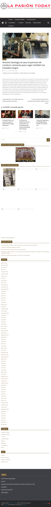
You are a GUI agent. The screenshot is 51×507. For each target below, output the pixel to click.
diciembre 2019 (4, 330)
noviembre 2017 (4, 378)
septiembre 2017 (5, 383)
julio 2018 (3, 361)
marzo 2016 (3, 422)
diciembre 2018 (4, 352)
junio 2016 (3, 415)
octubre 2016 (4, 407)
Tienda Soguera (37, 22)
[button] (36, 20)
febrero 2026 (4, 263)
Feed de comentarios (5, 459)
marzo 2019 (3, 346)
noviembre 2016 (4, 404)
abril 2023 (3, 269)
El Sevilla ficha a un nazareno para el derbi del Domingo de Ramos (8, 122)
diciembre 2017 (4, 376)
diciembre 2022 (4, 271)
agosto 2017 (3, 385)
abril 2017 (3, 394)
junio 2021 (3, 295)
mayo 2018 (3, 365)
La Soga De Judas (14, 70)
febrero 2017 (4, 398)
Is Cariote (20, 22)
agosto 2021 (3, 291)
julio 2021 (3, 293)
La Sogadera (11, 22)
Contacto (11, 26)
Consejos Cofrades (5, 432)
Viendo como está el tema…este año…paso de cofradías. (13, 249)
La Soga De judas (31, 19)
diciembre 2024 (4, 265)
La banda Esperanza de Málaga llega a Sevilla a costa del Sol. (42, 122)
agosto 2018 (3, 359)
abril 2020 (3, 322)
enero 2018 (3, 374)
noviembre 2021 (4, 287)
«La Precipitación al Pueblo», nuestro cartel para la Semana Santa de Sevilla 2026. (19, 245)
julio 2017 (3, 387)
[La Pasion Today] (2, 22)
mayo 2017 (3, 391)
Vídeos (2, 447)
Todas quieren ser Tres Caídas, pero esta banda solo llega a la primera (13, 100)
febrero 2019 (4, 348)
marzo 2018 (3, 370)
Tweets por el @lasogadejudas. (8, 237)
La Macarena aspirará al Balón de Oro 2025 (11, 247)
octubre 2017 (4, 380)
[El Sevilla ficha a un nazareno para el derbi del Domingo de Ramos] (8, 111)
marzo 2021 (3, 302)
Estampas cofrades (20, 19)
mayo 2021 (3, 298)
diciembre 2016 (4, 402)
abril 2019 (3, 343)
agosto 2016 (3, 411)
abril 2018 (3, 367)
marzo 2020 (3, 324)
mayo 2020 (3, 319)
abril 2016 (3, 420)
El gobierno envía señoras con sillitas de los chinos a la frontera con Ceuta (18, 484)
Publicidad (28, 22)
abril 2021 (3, 300)
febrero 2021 (4, 304)
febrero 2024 (4, 267)
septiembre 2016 (5, 409)
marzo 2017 (3, 396)
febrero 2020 (4, 326)
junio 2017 (3, 389)
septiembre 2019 (5, 335)
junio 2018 (3, 363)
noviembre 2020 (4, 308)
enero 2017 (3, 400)
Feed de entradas (5, 457)
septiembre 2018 (5, 356)
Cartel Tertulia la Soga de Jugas (8, 478)
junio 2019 (3, 339)
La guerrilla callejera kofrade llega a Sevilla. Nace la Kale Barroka (15, 255)
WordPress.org (4, 461)
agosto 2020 (3, 315)
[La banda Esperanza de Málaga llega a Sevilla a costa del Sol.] (42, 111)
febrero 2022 (4, 280)
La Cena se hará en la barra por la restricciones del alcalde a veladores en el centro (37, 101)
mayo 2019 (3, 341)
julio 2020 (3, 317)
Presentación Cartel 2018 (6, 489)
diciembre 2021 (4, 284)
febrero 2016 (4, 424)
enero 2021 (3, 306)
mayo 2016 (3, 418)
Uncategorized (4, 445)
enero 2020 (3, 328)
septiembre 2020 (5, 313)
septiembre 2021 (5, 289)
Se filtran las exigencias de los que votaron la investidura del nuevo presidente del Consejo (24, 124)
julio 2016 (3, 413)
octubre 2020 (4, 311)
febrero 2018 (4, 372)
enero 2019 (3, 350)
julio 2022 (3, 278)
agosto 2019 (3, 337)
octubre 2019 (4, 332)
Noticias (10, 19)
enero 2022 (3, 282)
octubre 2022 (4, 276)
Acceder (3, 455)
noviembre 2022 (4, 274)
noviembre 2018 (4, 354)
